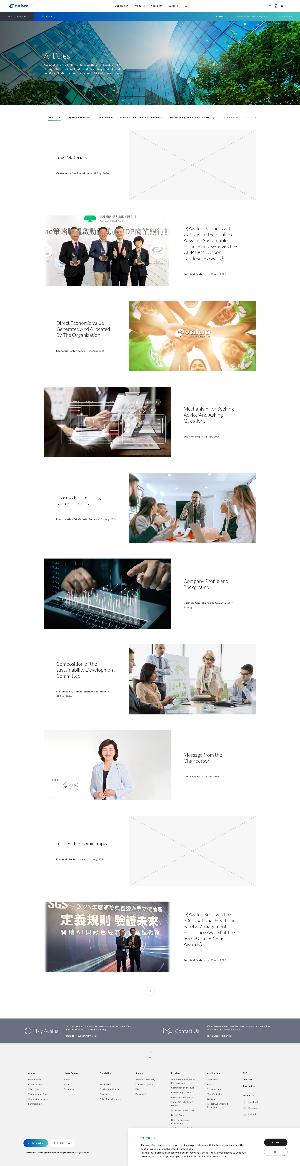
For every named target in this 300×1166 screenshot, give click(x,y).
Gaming (211, 1099)
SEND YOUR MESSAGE (219, 1036)
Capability (156, 5)
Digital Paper (178, 1115)
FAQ (137, 1089)
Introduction (35, 1079)
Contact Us (249, 1086)
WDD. (86, 1152)
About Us (33, 1073)
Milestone (33, 1089)
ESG (245, 1073)
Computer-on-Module (182, 1087)
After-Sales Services (110, 1099)
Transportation (215, 1089)
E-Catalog (69, 1089)
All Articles (54, 117)
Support (173, 5)
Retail (210, 1084)
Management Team (38, 1094)
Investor (247, 1079)
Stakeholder (285, 16)
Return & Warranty (145, 1079)
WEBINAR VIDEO (87, 1036)
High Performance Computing (180, 1122)
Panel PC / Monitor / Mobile (181, 1104)
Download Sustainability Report (253, 16)
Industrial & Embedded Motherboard (183, 1081)
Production (105, 1084)
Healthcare (213, 1079)
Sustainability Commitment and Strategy (192, 117)
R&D (102, 1079)
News (67, 1079)
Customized (106, 1094)
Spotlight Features (79, 117)
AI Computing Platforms (184, 1128)
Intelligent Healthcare (183, 1110)
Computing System (181, 1092)
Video (67, 1084)
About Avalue (105, 117)
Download (140, 1094)
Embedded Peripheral (182, 1097)
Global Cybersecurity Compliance (218, 1105)
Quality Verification (110, 1089)
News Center (71, 1073)
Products (140, 5)
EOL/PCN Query (144, 1084)
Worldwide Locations (39, 1099)
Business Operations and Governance (141, 117)
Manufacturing (214, 1094)
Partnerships (35, 1103)
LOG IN (70, 1036)
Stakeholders (230, 117)
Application (121, 5)
